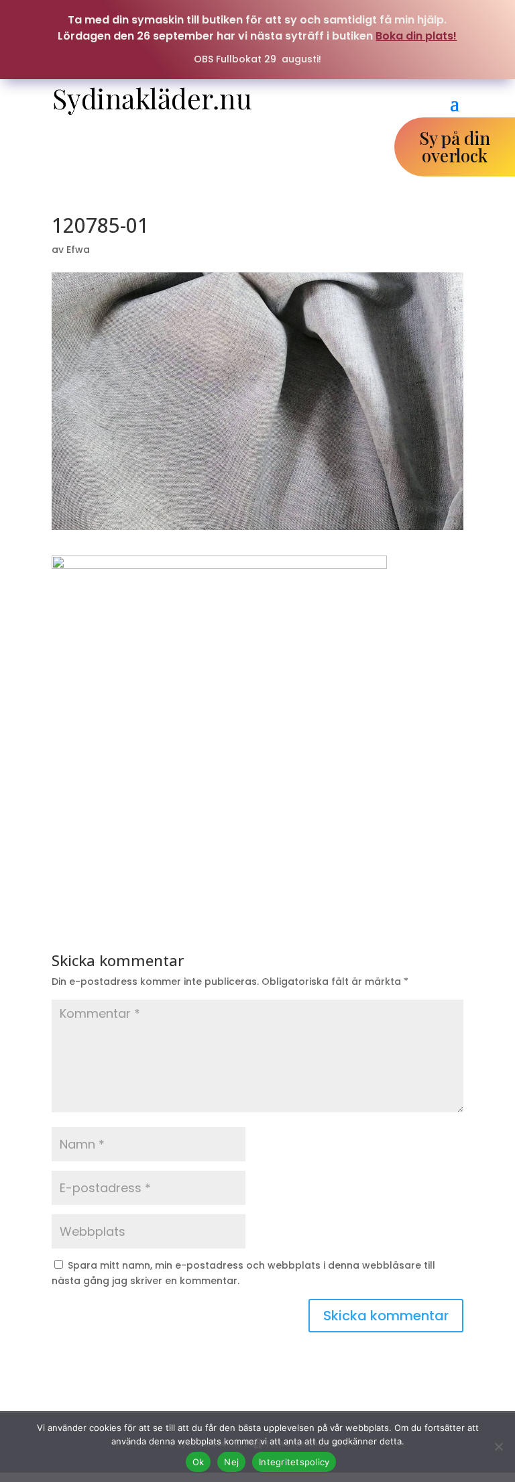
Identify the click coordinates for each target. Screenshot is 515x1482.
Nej (231, 1462)
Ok (198, 1462)
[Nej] (498, 1446)
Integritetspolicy (294, 1462)
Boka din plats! (416, 36)
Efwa (78, 249)
